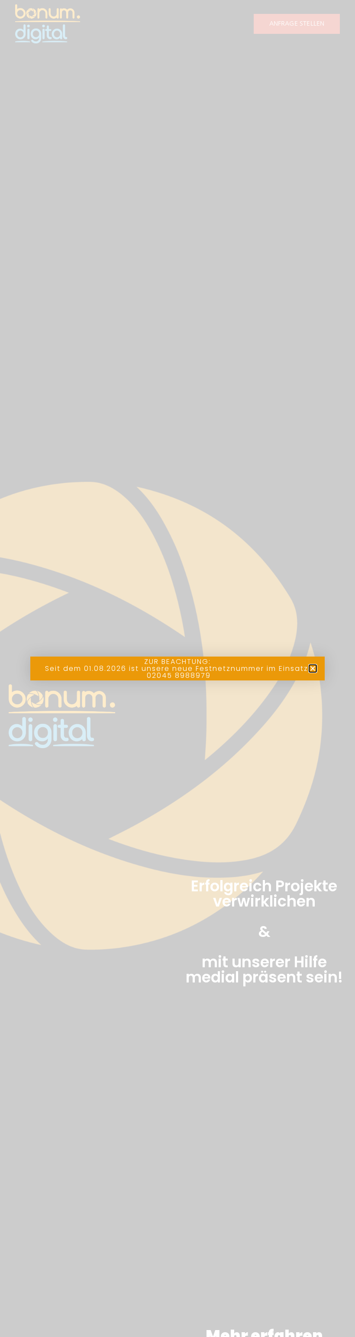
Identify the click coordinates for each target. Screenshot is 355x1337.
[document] (177, 668)
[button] (313, 668)
